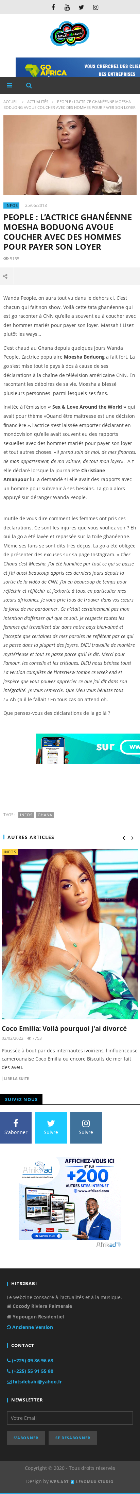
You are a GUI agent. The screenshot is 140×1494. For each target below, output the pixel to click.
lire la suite (16, 1079)
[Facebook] (53, 7)
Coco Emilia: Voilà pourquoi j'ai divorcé (64, 1028)
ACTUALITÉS (37, 101)
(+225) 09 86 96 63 (32, 1360)
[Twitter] (81, 7)
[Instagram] (96, 7)
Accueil (10, 101)
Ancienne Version (32, 1327)
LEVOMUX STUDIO (95, 1481)
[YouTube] (67, 7)
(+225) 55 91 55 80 (32, 1371)
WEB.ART (59, 1481)
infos (11, 205)
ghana (45, 814)
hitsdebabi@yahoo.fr (37, 1381)
